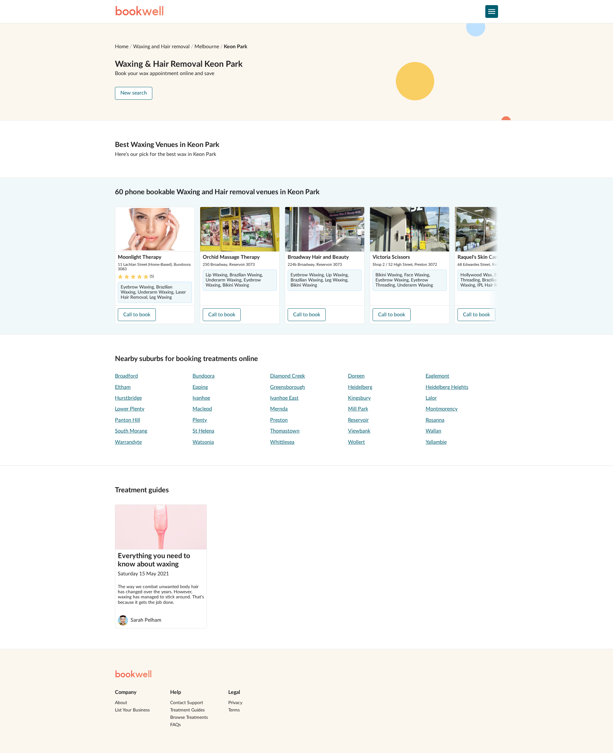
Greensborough (287, 387)
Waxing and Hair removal (161, 46)
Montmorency (442, 408)
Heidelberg (360, 387)
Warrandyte (128, 442)
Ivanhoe (201, 398)
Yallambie (436, 442)
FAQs (175, 725)
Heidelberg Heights (447, 387)
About (121, 703)
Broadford (126, 376)
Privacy (235, 703)
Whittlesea (282, 442)
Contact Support (186, 703)
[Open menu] (491, 11)
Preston (279, 420)
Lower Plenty (129, 408)
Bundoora (204, 376)
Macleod (202, 408)
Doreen (356, 376)
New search (133, 93)
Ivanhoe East (284, 398)
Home (121, 46)
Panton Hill (127, 420)
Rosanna (435, 420)
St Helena (203, 431)
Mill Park (358, 408)
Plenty (200, 420)
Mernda (279, 408)
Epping (200, 387)
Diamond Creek (287, 376)
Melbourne (206, 46)
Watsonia (203, 442)
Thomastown (284, 431)
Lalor (431, 398)
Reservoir (358, 420)
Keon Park (235, 46)
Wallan (433, 431)
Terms (234, 710)
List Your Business (132, 710)
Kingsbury (359, 398)
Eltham (123, 387)
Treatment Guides (187, 710)
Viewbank (359, 431)
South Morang (131, 431)
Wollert (356, 442)
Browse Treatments (189, 717)
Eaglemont (437, 376)
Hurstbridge (128, 398)
